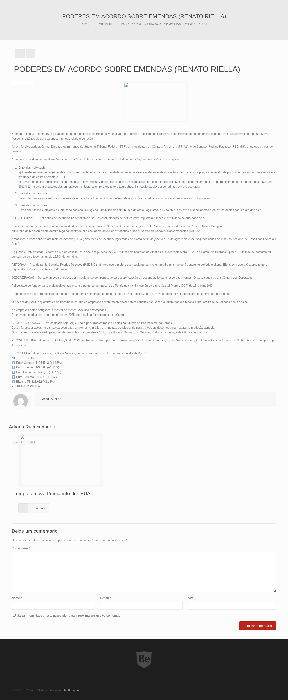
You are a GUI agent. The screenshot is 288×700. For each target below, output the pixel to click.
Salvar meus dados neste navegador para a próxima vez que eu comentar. (68, 615)
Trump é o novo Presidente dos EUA (51, 493)
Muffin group (72, 690)
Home (85, 23)
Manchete (105, 23)
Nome (17, 598)
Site (190, 598)
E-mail (105, 598)
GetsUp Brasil (51, 399)
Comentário (21, 548)
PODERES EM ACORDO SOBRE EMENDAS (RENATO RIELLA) (164, 23)
